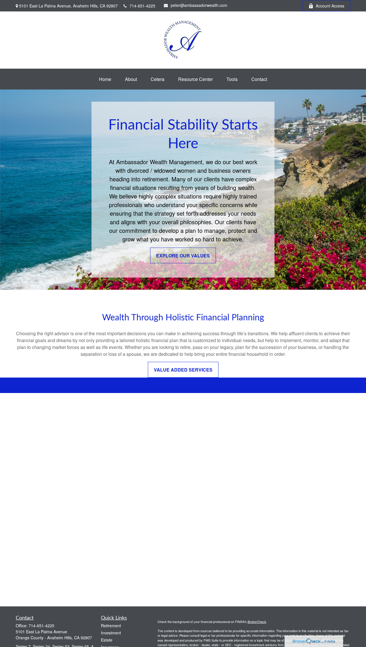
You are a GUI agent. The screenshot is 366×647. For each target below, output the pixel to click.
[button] (105, 79)
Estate (106, 640)
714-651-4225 (142, 6)
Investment (111, 633)
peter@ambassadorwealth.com (199, 5)
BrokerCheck (257, 621)
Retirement (111, 625)
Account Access (330, 6)
